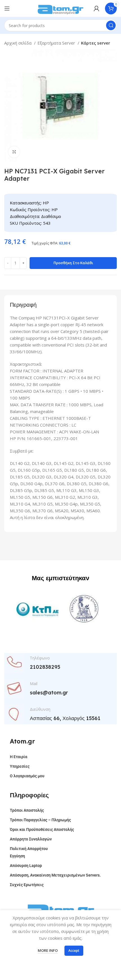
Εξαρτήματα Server (56, 43)
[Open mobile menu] (7, 8)
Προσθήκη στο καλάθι (73, 262)
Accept (73, 950)
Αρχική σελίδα (18, 43)
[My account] (96, 8)
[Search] (111, 25)
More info (48, 950)
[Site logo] (60, 8)
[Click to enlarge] (14, 152)
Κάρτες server (95, 43)
